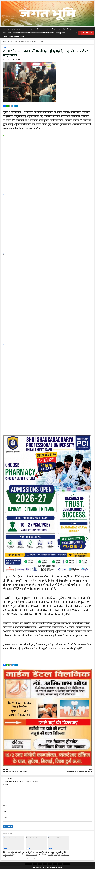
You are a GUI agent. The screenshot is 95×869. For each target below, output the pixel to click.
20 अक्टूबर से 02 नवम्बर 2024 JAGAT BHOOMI (13, 37)
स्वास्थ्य (9, 33)
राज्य (9, 29)
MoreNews (52, 867)
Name (5, 806)
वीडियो (42, 29)
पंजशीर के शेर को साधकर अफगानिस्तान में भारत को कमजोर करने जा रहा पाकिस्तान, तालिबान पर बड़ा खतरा (36, 854)
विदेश (13, 29)
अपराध (18, 29)
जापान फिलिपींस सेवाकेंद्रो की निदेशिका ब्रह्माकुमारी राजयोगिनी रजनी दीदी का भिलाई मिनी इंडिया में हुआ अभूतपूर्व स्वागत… (39, 33)
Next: (79, 771)
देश (23, 29)
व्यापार (58, 29)
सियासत (69, 29)
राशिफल (53, 29)
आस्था (32, 29)
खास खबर (3, 29)
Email (4, 812)
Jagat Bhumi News (87, 33)
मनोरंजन (37, 29)
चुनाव (48, 29)
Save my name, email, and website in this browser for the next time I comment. (24, 823)
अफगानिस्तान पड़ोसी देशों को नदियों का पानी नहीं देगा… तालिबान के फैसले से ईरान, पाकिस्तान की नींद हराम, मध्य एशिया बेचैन (58, 854)
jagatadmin (6, 60)
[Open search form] (76, 32)
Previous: (15, 771)
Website (5, 817)
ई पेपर (4, 33)
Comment (5, 784)
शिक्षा (64, 29)
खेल (27, 29)
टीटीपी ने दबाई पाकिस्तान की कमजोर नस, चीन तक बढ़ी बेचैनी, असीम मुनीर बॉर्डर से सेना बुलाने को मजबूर (13, 854)
